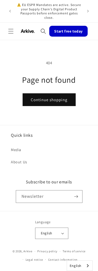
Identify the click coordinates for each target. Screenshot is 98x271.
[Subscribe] (76, 196)
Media (16, 149)
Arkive (27, 251)
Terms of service (74, 251)
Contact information (63, 260)
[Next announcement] (88, 11)
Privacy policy (47, 251)
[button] (11, 31)
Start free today (68, 31)
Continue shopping (49, 99)
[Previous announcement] (10, 11)
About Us (19, 162)
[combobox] (80, 265)
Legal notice (34, 260)
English (75, 265)
